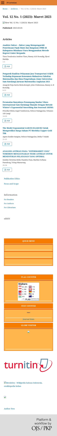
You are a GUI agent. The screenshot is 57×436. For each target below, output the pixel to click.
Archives (14, 9)
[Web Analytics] (28, 312)
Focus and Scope (11, 183)
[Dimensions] (5, 397)
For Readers (9, 199)
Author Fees (9, 408)
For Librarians (10, 207)
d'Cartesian (12, 2)
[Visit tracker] (28, 332)
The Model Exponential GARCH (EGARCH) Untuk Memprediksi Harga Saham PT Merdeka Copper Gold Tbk (27, 131)
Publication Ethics (12, 178)
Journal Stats (28, 319)
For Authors (9, 203)
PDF (8, 66)
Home (5, 9)
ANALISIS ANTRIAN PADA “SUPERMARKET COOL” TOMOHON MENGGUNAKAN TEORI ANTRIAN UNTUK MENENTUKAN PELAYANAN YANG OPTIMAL (27, 154)
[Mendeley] (28, 386)
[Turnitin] (28, 371)
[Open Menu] (2, 2)
